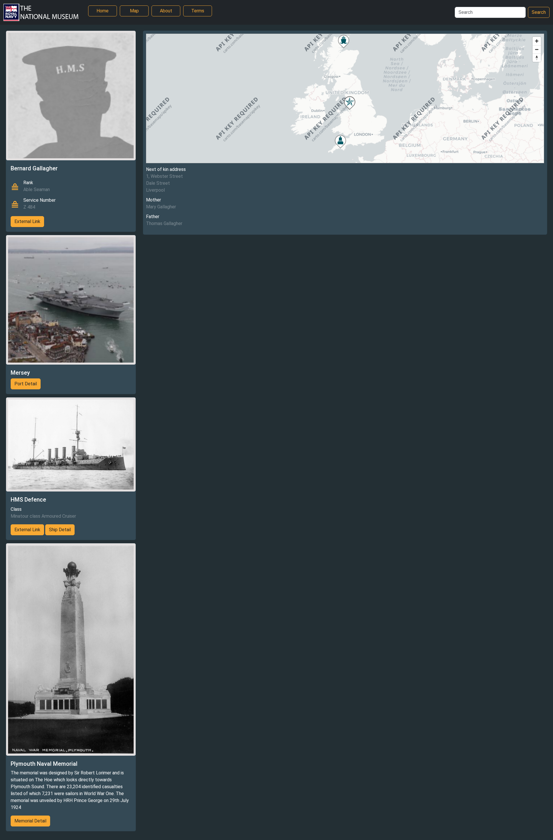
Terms (197, 11)
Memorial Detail (30, 821)
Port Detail (25, 383)
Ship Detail (60, 529)
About (166, 11)
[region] (345, 98)
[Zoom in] (537, 41)
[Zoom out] (537, 49)
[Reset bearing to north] (537, 58)
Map (134, 11)
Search (539, 12)
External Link (27, 221)
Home (102, 11)
